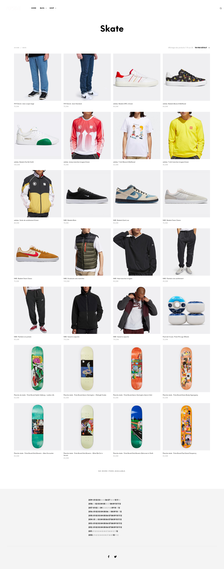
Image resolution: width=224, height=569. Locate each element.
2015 (90, 516)
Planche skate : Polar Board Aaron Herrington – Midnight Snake (85, 395)
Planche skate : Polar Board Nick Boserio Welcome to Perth (133, 453)
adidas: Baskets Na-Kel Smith (24, 162)
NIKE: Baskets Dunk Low (121, 220)
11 (117, 500)
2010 (90, 535)
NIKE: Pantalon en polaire (22, 337)
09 (113, 504)
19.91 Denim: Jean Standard (73, 104)
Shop (52, 8)
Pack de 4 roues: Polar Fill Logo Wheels (176, 337)
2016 (90, 512)
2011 (90, 531)
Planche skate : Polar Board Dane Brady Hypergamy (180, 395)
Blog (42, 8)
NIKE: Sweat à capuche (71, 337)
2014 (90, 520)
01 (94, 500)
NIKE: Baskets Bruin (70, 220)
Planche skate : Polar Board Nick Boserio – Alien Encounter (34, 453)
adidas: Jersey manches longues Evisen (77, 162)
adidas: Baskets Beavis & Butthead (174, 104)
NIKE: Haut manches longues (122, 278)
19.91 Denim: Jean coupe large (24, 104)
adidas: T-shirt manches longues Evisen (176, 162)
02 (97, 500)
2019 (90, 500)
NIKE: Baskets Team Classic (172, 220)
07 (109, 500)
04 (101, 504)
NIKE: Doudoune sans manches (74, 278)
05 (104, 504)
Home (33, 8)
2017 (90, 508)
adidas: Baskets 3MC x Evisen (123, 104)
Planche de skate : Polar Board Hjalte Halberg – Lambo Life (34, 395)
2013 (90, 524)
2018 (90, 504)
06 (106, 500)
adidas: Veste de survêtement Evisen (26, 220)
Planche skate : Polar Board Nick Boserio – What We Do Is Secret (83, 454)
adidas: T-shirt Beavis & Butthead (124, 162)
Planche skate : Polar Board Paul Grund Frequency (179, 453)
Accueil (16, 47)
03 (99, 500)
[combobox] (202, 47)
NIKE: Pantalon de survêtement (173, 278)
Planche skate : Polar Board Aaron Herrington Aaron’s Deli (132, 395)
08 (111, 504)
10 (116, 500)
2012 (90, 527)
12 (120, 504)
